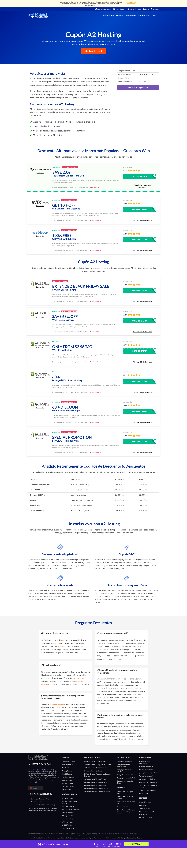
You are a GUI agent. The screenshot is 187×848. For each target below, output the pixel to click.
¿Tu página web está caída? (148, 773)
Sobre (147, 9)
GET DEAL (136, 844)
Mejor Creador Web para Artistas (95, 779)
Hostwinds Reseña (68, 812)
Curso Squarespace (123, 807)
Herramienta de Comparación (144, 762)
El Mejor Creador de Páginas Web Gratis (97, 765)
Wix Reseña (66, 768)
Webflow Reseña (67, 765)
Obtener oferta (139, 177)
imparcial (79, 3)
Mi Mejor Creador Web (36, 769)
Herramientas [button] (119, 9)
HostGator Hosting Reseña (71, 809)
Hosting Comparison (146, 766)
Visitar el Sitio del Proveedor (142, 220)
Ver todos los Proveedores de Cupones (142, 186)
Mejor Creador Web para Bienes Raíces (97, 791)
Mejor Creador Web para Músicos (95, 782)
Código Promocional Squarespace (124, 765)
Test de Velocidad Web (146, 776)
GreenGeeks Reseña (68, 819)
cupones (57, 643)
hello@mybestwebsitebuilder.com (131, 838)
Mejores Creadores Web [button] (113, 15)
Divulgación (143, 814)
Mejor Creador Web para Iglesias (95, 785)
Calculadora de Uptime (147, 779)
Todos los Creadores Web (147, 790)
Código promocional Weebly (126, 778)
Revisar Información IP (146, 770)
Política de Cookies (145, 818)
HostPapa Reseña (68, 828)
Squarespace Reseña (68, 761)
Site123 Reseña (67, 774)
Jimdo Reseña (66, 789)
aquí (52, 805)
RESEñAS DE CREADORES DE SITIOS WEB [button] (141, 15)
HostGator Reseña (68, 777)
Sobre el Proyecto (145, 802)
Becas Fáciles (143, 793)
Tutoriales (156, 9)
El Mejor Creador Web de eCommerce (96, 768)
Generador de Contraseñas (148, 782)
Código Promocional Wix (125, 775)
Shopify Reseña (67, 780)
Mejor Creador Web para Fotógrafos (96, 788)
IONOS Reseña (67, 825)
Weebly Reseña (67, 771)
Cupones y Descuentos (125, 761)
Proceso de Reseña (135, 9)
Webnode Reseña (68, 786)
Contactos (142, 805)
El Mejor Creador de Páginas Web (95, 761)
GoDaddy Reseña (67, 783)
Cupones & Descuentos (104, 9)
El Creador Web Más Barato (93, 771)
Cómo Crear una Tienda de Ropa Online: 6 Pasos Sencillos (126, 812)
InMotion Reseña (67, 822)
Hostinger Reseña (68, 806)
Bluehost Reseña (67, 798)
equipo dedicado (58, 704)
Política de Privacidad (146, 811)
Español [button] (35, 788)
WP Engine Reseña (68, 816)
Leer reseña (40, 173)
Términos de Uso (144, 808)
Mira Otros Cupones (93, 51)
